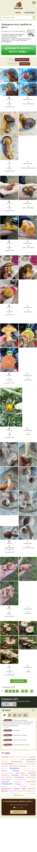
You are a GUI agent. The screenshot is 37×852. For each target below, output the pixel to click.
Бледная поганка (31, 764)
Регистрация (30, 12)
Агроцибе (4, 757)
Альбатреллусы (22, 757)
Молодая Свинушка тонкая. (20, 745)
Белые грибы (19, 764)
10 (23, 691)
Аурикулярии (31, 759)
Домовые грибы (19, 789)
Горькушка (33, 784)
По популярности (22, 59)
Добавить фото (18, 812)
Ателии (22, 759)
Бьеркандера (26, 768)
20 (26, 691)
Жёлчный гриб (21, 791)
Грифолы (13, 786)
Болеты (4, 768)
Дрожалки (32, 789)
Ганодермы (15, 775)
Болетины (22, 766)
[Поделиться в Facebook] (7, 704)
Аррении (32, 757)
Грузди (23, 786)
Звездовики (31, 791)
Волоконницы (30, 770)
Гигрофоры (6, 777)
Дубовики (4, 791)
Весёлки (4, 771)
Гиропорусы (5, 781)
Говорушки (6, 783)
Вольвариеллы (7, 773)
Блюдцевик (4, 766)
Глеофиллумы (31, 781)
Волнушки (15, 771)
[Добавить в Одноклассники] (10, 704)
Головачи (17, 784)
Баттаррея (4, 761)
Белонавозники (16, 761)
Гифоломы (17, 781)
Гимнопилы (5, 779)
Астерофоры (14, 759)
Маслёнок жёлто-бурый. (19, 735)
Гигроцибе (19, 777)
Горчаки (25, 784)
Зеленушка (4, 793)
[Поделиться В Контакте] (3, 704)
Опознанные (24, 64)
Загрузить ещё (18, 681)
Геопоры (33, 775)
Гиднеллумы (31, 777)
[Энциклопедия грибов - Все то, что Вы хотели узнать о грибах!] (18, 6)
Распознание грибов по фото (19, 801)
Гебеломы (24, 775)
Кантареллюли (31, 793)
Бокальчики (13, 766)
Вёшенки (32, 773)
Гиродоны (33, 779)
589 (31, 691)
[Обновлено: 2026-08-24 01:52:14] (33, 710)
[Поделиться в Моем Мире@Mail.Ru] (14, 704)
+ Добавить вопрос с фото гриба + (18, 49)
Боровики (14, 768)
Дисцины (33, 786)
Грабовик (4, 786)
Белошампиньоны (7, 764)
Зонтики (14, 793)
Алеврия (12, 757)
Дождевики (6, 788)
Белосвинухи (31, 761)
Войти (18, 12)
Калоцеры (23, 793)
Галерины (5, 775)
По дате (11, 59)
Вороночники (20, 773)
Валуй (34, 768)
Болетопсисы (32, 766)
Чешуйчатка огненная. (19, 740)
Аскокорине (5, 759)
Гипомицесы (20, 779)
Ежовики (12, 790)
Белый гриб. (16, 730)
